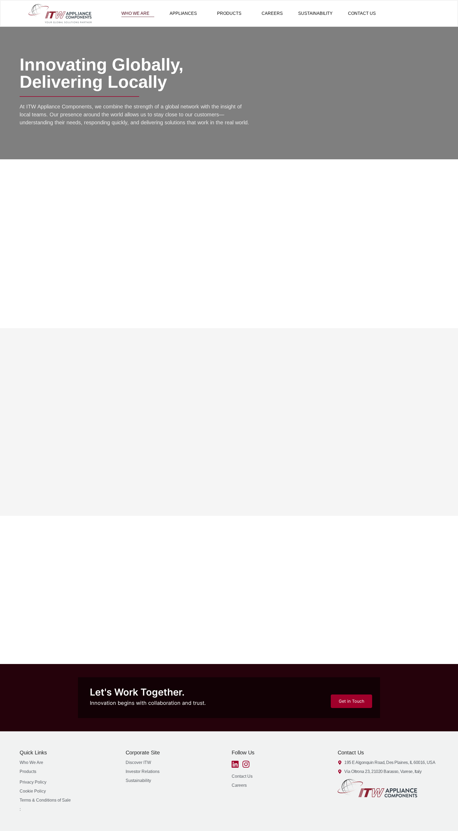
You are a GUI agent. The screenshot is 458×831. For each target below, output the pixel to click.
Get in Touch (351, 701)
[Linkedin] (235, 764)
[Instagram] (246, 764)
